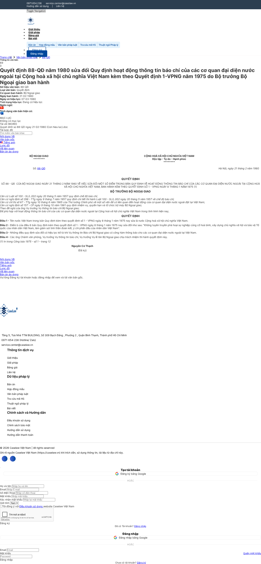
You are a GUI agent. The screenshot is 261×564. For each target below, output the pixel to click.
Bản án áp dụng (9, 151)
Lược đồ (5, 145)
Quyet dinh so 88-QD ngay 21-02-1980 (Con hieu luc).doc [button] (34, 126)
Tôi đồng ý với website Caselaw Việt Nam (38, 506)
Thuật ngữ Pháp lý (108, 44)
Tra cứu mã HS (88, 44)
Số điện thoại (7, 492)
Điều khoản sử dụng (18, 420)
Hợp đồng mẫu (47, 44)
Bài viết (32, 38)
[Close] (0, 467)
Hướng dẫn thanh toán (20, 434)
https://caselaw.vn (48, 452)
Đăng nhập (140, 526)
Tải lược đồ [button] (6, 129)
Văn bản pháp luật (67, 44)
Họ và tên (5, 486)
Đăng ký (141, 562)
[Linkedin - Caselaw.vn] (13, 459)
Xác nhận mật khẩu (11, 499)
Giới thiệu (12, 357)
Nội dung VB (7, 136)
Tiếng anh (9, 142)
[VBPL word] (2, 114)
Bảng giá (12, 367)
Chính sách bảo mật (18, 425)
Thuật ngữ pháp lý (18, 403)
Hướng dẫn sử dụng (38, 6)
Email (3, 489)
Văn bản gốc (7, 139)
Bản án (32, 44)
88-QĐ (46, 57)
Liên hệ (60, 6)
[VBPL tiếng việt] (2, 108)
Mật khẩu (5, 496)
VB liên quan (7, 148)
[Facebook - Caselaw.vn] (4, 459)
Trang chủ (6, 57)
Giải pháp (12, 362)
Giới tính (4, 502)
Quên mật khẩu (252, 553)
